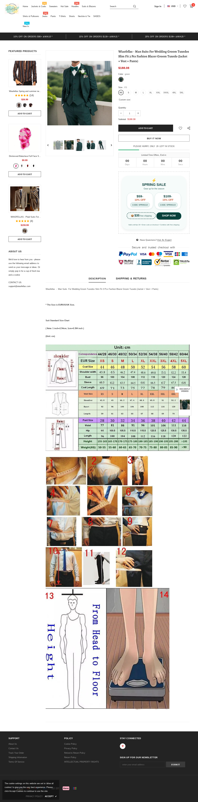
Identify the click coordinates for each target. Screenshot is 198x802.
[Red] (30, 105)
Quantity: (122, 108)
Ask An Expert (164, 240)
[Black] (33, 166)
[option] (33, 36)
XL (150, 92)
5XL (181, 92)
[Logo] (12, 9)
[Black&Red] (27, 166)
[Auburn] (19, 105)
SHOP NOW (169, 215)
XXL (158, 92)
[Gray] (24, 105)
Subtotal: (122, 119)
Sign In (157, 6)
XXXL (166, 92)
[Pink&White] (16, 166)
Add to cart (25, 113)
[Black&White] (21, 166)
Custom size (124, 100)
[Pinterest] (122, 746)
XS (121, 92)
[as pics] (24, 231)
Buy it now (154, 138)
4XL (174, 92)
